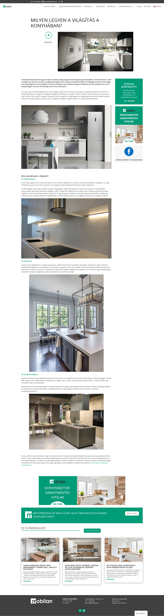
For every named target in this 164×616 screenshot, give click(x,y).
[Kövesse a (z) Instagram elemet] (83, 610)
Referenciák (88, 6)
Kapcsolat (147, 6)
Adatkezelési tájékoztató (119, 599)
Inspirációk (111, 6)
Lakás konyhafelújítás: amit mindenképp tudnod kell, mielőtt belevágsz (40, 567)
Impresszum (115, 601)
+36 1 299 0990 (36, 1)
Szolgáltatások (49, 6)
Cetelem (139, 6)
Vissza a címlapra (92, 531)
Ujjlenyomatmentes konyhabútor (70, 6)
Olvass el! (48, 42)
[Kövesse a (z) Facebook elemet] (80, 610)
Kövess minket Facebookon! (129, 160)
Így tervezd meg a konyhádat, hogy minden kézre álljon (121, 566)
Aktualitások (100, 6)
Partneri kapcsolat (125, 6)
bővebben (27, 581)
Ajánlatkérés (132, 513)
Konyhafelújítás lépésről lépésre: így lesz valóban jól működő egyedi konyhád (82, 567)
